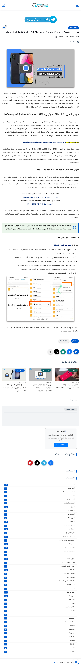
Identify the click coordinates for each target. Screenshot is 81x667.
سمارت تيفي (40, 592)
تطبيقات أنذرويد (40, 551)
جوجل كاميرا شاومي (40, 566)
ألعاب (40, 496)
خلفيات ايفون (40, 577)
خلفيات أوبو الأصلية (40, 574)
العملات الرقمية (40, 503)
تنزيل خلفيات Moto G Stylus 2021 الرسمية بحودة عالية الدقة (44, 142)
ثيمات (40, 555)
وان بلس (40, 629)
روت (40, 588)
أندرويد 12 (40, 514)
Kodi (40, 648)
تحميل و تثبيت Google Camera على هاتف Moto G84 (67, 386)
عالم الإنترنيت (40, 600)
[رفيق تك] (40, 4)
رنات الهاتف (40, 585)
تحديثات (40, 529)
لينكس (40, 614)
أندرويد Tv (40, 522)
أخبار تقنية (40, 488)
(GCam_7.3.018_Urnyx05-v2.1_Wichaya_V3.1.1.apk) (40, 197)
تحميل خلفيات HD (40, 537)
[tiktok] (37, 463)
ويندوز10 (40, 637)
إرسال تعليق (70, 409)
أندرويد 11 (40, 511)
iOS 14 (40, 640)
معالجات (40, 618)
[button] (69, 351)
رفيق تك (56, 663)
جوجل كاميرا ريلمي (40, 563)
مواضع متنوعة (40, 622)
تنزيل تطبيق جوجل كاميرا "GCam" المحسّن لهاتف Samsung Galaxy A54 (42, 388)
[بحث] (3, 5)
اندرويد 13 (40, 518)
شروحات (40, 596)
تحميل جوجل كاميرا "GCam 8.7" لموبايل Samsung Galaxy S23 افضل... (14, 388)
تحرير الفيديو (40, 533)
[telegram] (44, 463)
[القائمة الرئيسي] (77, 5)
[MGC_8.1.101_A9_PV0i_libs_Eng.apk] (40, 204)
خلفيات (40, 570)
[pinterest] (30, 463)
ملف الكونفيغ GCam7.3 (63, 245)
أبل (40, 485)
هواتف (40, 626)
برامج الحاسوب (40, 525)
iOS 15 (40, 644)
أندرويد (40, 507)
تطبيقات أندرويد (40, 548)
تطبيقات (40, 544)
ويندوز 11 (40, 633)
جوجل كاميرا (73, 27)
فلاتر (40, 603)
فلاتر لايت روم (40, 607)
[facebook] (50, 463)
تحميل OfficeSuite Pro (40, 540)
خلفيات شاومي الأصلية (40, 581)
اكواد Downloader (40, 492)
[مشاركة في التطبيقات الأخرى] (50, 351)
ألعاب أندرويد (40, 499)
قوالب (40, 611)
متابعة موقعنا (61, 444)
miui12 (40, 652)
